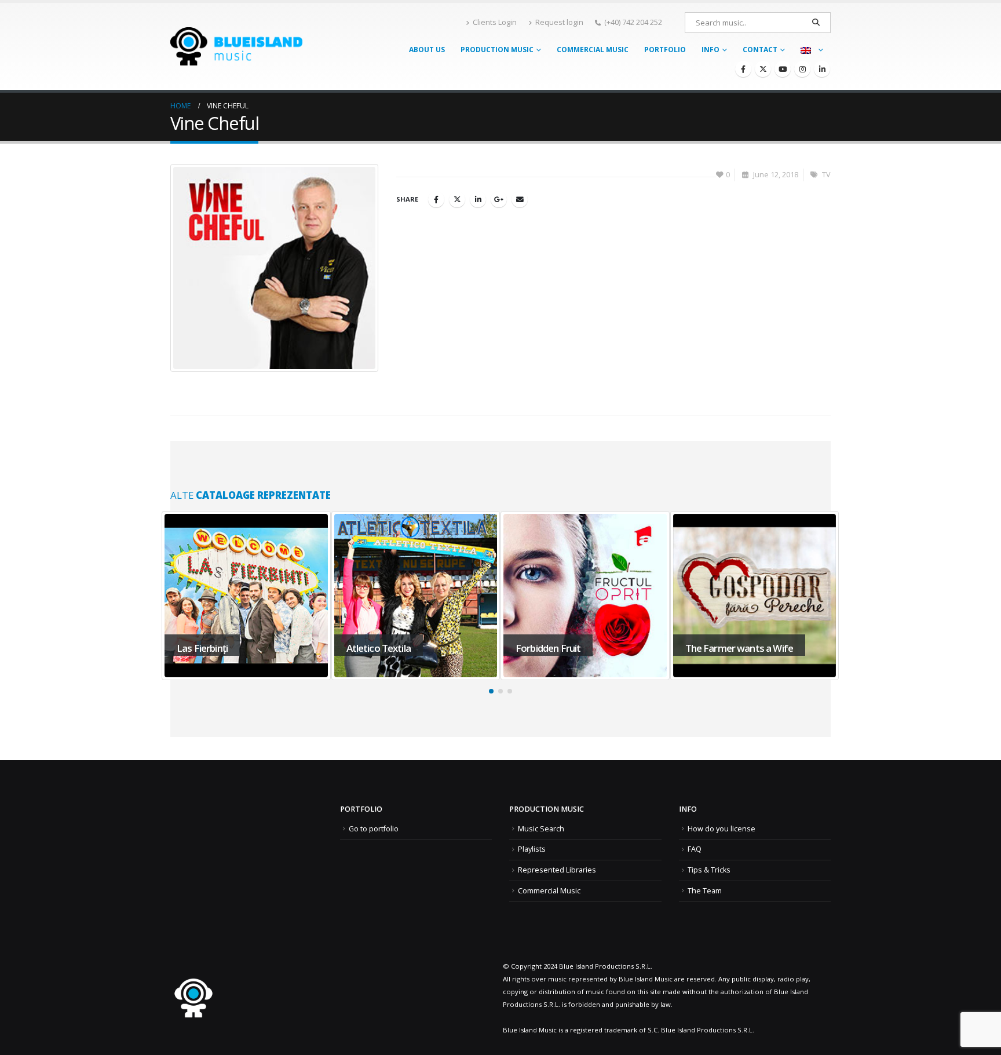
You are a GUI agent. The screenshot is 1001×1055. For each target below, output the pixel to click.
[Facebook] (743, 69)
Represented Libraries (557, 870)
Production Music (497, 49)
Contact (760, 49)
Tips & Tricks (709, 870)
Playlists (532, 849)
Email (520, 199)
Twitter (457, 199)
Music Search (541, 829)
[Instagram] (802, 69)
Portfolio (665, 49)
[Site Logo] (236, 46)
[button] (491, 691)
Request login (559, 22)
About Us (427, 49)
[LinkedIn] (822, 69)
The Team (705, 891)
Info (710, 49)
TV (826, 175)
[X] (763, 69)
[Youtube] (783, 69)
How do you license (721, 829)
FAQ (695, 849)
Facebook (436, 199)
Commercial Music (593, 49)
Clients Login (495, 22)
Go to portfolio (374, 829)
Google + (499, 199)
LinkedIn (478, 199)
